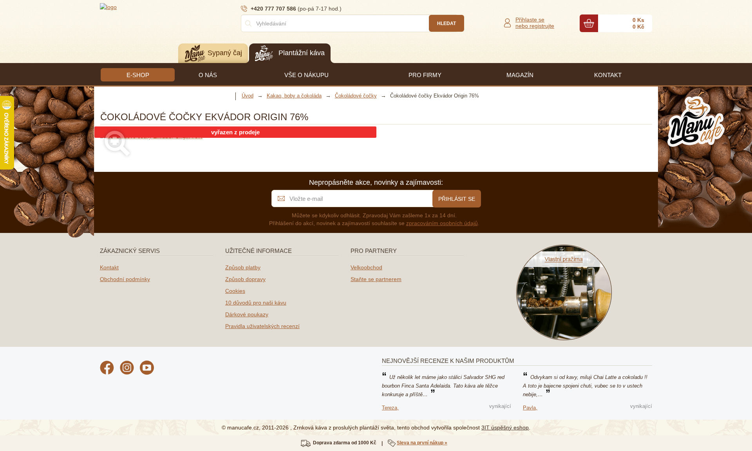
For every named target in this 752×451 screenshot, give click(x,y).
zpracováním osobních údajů (442, 223)
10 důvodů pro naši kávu (255, 302)
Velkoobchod (366, 267)
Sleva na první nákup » (422, 443)
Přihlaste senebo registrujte (534, 22)
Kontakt (109, 267)
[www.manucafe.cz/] (147, 7)
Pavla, (530, 408)
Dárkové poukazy (246, 314)
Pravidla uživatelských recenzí (262, 326)
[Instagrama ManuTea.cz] (127, 369)
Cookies (235, 291)
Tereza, (390, 408)
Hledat (446, 23)
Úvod (247, 96)
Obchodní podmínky (125, 279)
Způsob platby (242, 267)
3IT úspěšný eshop (505, 427)
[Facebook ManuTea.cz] (107, 369)
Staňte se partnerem (376, 279)
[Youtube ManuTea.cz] (147, 369)
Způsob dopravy (245, 279)
